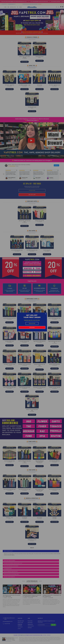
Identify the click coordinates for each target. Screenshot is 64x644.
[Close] (46, 314)
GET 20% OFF (32, 327)
